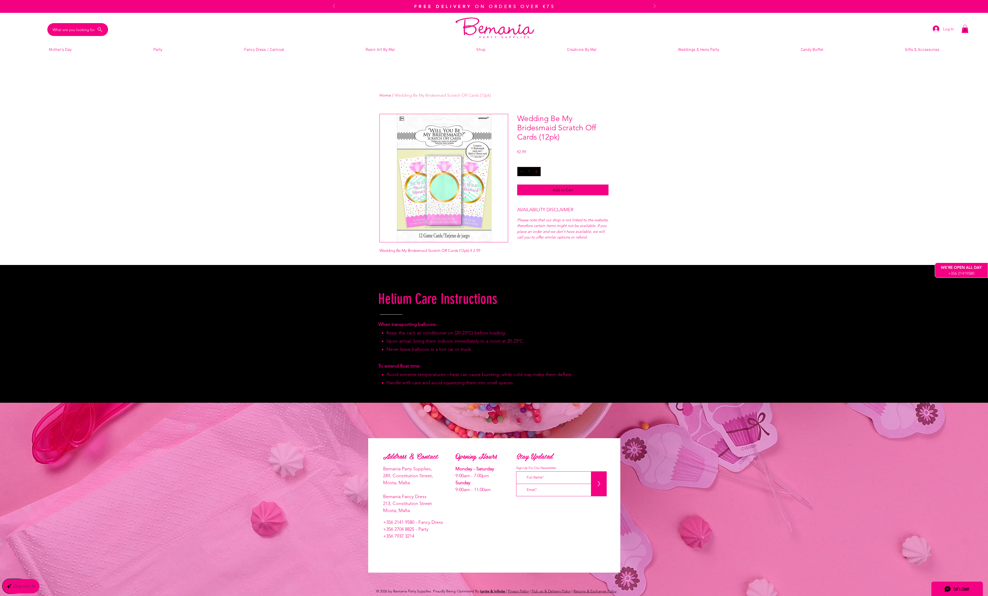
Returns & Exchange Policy (595, 591)
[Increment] (537, 171)
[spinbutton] (529, 171)
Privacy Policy (518, 591)
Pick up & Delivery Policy (551, 591)
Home (385, 95)
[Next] (655, 6)
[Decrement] (521, 171)
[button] (964, 29)
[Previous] (334, 6)
